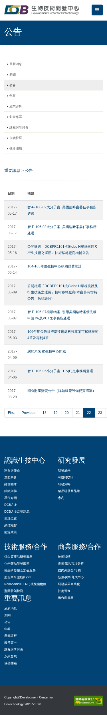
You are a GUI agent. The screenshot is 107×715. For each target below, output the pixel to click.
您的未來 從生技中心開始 (46, 351)
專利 (61, 498)
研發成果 (64, 470)
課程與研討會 (18, 127)
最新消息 (15, 64)
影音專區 (15, 116)
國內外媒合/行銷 (69, 570)
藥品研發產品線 (69, 491)
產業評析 (15, 106)
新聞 (12, 74)
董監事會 (10, 477)
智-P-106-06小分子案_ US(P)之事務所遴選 (60, 371)
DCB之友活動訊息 (17, 511)
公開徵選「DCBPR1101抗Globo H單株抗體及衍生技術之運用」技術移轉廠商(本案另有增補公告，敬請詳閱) (62, 292)
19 (56, 413)
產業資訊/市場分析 (71, 563)
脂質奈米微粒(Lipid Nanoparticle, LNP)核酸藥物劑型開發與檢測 (25, 584)
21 (78, 413)
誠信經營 (10, 525)
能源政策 (10, 532)
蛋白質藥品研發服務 (18, 556)
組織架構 (10, 491)
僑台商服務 (66, 597)
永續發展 (15, 138)
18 (45, 413)
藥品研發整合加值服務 (20, 570)
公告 (12, 85)
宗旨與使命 (12, 470)
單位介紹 (10, 498)
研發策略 (64, 484)
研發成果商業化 (69, 584)
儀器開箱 (15, 148)
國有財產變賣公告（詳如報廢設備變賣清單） (61, 391)
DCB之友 (10, 504)
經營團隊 (10, 484)
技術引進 (64, 591)
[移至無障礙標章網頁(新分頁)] (87, 701)
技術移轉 (64, 556)
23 (100, 413)
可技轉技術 (66, 477)
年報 (12, 95)
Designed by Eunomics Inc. (23, 711)
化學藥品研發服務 (16, 563)
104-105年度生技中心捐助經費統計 (54, 266)
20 (67, 413)
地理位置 (10, 518)
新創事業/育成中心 (71, 577)
